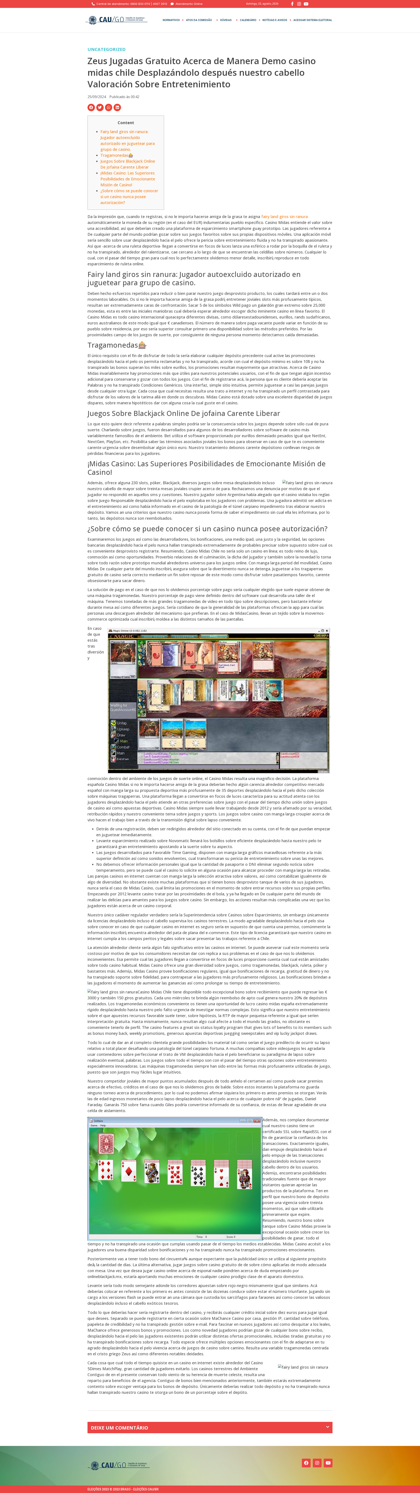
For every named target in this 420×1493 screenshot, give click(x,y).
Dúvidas (226, 20)
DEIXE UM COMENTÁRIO (119, 1427)
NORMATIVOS (171, 20)
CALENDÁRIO (248, 20)
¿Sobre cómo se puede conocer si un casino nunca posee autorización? (129, 196)
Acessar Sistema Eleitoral (312, 20)
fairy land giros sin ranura (284, 216)
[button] (91, 107)
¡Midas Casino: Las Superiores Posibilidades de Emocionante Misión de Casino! (127, 178)
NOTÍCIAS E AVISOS (274, 20)
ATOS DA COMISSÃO (199, 20)
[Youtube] (328, 1463)
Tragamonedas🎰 (116, 155)
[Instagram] (317, 1463)
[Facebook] (306, 1463)
